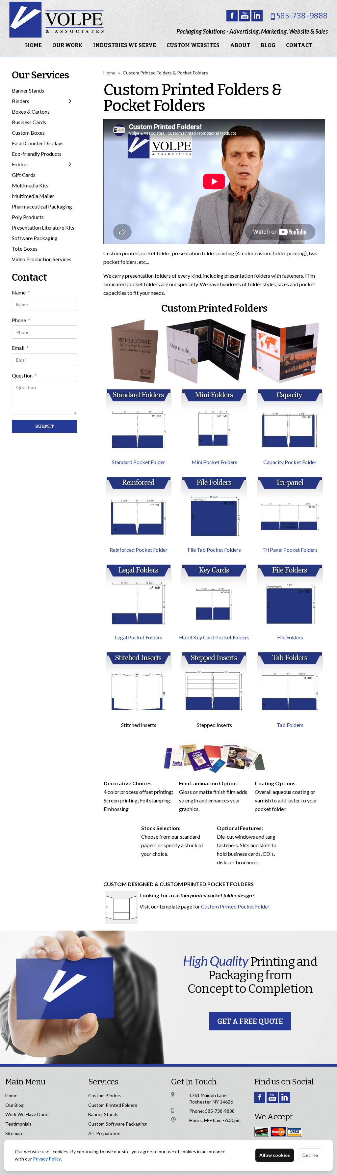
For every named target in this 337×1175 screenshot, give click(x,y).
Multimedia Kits (30, 185)
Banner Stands (28, 90)
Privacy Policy (47, 1158)
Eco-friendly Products (37, 154)
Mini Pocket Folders (214, 462)
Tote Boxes (25, 248)
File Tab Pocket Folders (214, 549)
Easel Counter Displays (38, 143)
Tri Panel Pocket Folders (290, 549)
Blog (268, 45)
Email (20, 348)
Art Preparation (104, 1133)
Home (33, 45)
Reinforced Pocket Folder (139, 549)
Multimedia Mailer (33, 196)
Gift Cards (24, 175)
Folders (20, 164)
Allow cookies (274, 1155)
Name (21, 292)
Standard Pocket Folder (138, 462)
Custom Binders (104, 1095)
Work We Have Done (26, 1114)
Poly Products (28, 217)
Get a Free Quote (250, 1021)
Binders (20, 101)
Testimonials (18, 1124)
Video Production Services (41, 259)
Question (24, 375)
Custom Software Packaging (117, 1124)
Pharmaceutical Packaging (42, 206)
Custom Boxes (28, 132)
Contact (299, 45)
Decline (310, 1155)
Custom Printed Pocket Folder (235, 906)
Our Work (67, 45)
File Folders (290, 637)
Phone (21, 320)
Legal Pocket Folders (138, 637)
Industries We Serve (124, 45)
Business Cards (29, 122)
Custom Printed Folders (112, 1105)
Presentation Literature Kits (43, 227)
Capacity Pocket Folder (290, 462)
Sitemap (13, 1133)
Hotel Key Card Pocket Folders (214, 637)
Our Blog (14, 1105)
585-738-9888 (302, 15)
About (240, 45)
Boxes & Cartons (31, 111)
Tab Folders (290, 725)
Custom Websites (193, 45)
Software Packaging (35, 238)
